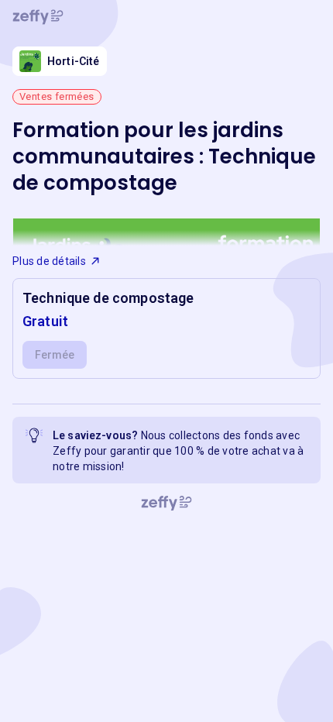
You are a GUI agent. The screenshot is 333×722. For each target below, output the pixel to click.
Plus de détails (49, 261)
